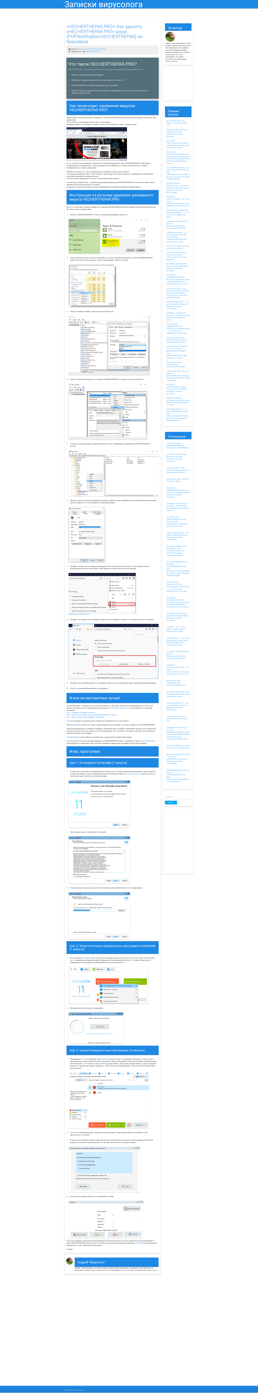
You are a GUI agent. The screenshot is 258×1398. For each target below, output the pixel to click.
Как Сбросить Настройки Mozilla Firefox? (135, 13)
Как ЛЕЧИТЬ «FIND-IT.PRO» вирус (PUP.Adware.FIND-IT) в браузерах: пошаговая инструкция (178, 694)
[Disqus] (112, 1303)
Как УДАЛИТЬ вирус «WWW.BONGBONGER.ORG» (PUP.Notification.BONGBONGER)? (177, 445)
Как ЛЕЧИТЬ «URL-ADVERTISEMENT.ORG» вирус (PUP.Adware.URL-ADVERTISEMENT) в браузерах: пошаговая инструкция (177, 521)
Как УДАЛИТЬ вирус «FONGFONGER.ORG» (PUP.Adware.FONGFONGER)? (176, 683)
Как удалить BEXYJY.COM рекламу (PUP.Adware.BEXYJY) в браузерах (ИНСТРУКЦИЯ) (177, 340)
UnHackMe (113, 708)
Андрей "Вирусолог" (93, 51)
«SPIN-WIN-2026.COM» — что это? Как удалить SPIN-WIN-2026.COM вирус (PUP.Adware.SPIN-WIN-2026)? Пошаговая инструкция (176, 237)
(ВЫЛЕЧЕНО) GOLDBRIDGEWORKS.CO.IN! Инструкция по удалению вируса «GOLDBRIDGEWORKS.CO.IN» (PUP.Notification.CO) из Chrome (178, 279)
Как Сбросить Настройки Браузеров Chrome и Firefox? (172, 13)
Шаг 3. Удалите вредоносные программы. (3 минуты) (85, 717)
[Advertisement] (178, 84)
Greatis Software (125, 708)
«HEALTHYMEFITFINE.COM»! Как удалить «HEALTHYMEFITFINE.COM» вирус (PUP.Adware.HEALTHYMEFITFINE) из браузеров (177, 375)
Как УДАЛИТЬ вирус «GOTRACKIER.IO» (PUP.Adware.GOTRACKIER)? (175, 364)
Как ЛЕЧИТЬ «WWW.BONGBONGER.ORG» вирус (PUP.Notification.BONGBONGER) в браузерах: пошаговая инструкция (177, 492)
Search (171, 802)
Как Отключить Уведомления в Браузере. (103, 13)
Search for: (170, 797)
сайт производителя (133, 774)
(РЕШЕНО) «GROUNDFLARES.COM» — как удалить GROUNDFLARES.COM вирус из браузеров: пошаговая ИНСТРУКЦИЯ (178, 759)
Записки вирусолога (103, 4)
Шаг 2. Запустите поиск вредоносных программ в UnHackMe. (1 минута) (92, 715)
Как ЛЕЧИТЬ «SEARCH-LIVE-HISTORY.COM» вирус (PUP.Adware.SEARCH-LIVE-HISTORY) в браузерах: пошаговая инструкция (176, 550)
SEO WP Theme (69, 1390)
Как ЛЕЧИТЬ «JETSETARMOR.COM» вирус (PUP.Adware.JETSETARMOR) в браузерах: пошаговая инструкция (176, 389)
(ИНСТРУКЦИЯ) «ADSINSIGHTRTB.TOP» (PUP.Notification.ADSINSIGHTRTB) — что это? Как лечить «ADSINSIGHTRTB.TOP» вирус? (178, 328)
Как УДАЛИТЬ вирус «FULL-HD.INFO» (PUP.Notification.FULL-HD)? (177, 123)
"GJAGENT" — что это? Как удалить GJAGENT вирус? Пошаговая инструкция (176, 629)
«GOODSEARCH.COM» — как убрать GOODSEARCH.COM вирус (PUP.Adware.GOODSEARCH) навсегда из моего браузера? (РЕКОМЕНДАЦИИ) (177, 292)
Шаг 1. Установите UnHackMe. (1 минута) (81, 712)
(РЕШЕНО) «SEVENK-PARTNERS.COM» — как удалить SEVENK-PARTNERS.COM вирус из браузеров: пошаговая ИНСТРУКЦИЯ (178, 187)
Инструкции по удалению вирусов (91, 49)
